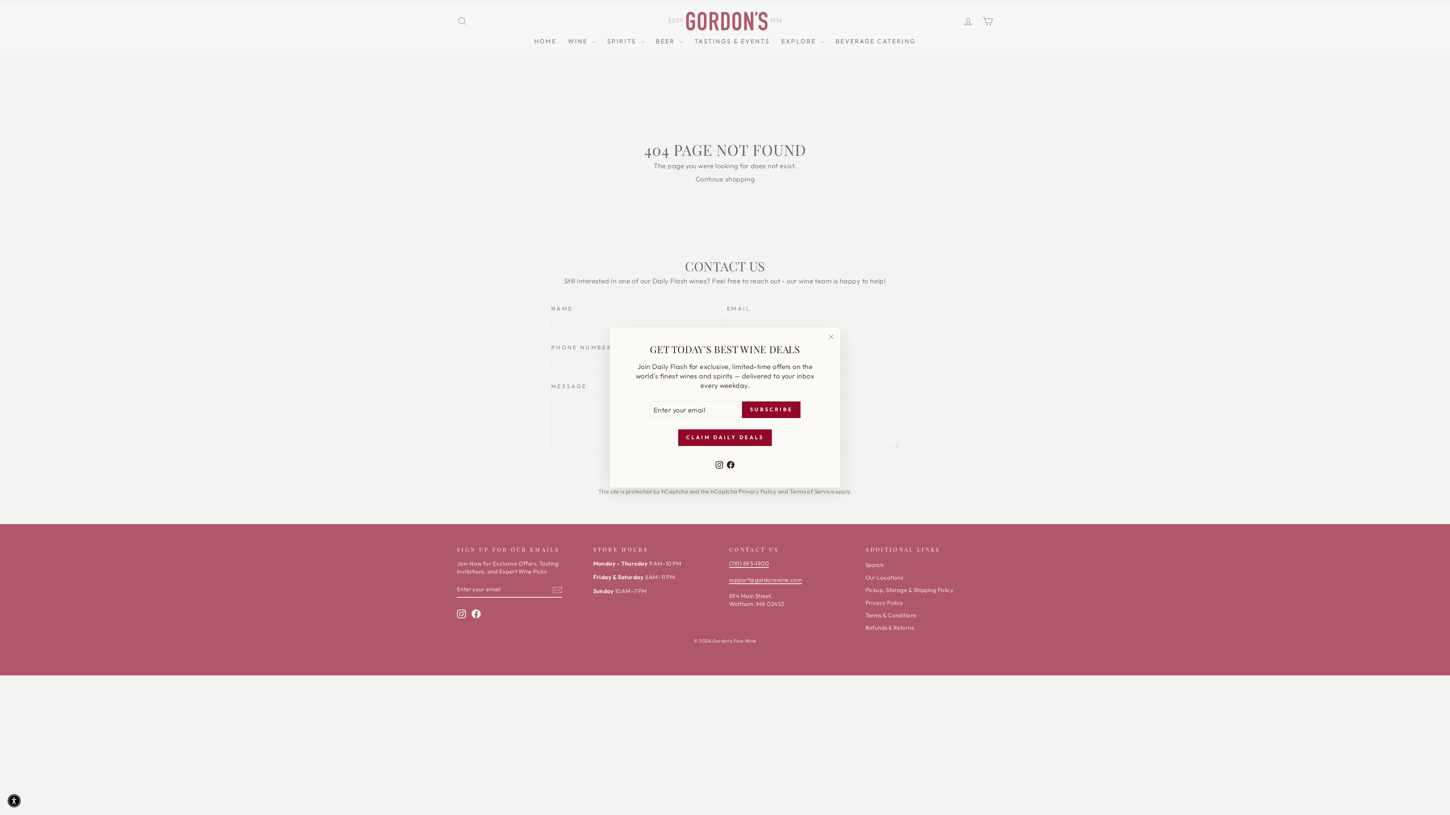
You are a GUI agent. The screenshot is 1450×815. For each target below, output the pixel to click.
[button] (14, 800)
